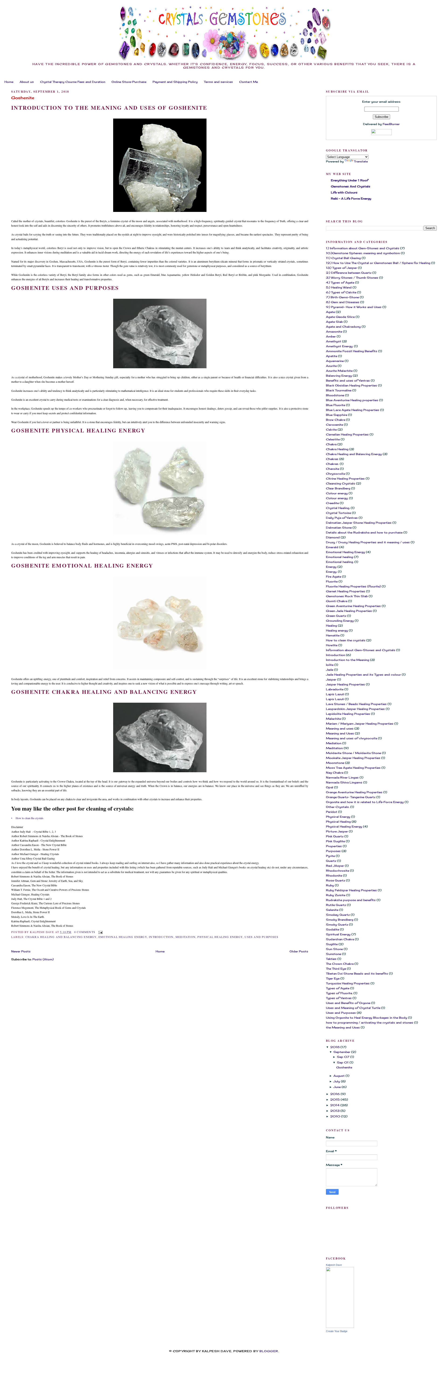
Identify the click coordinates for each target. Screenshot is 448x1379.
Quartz (331, 861)
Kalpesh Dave (334, 1264)
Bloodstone (335, 395)
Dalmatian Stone (339, 527)
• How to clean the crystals (27, 818)
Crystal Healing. (338, 508)
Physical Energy (338, 816)
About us (27, 82)
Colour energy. (337, 498)
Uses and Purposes (261, 937)
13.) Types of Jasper (341, 268)
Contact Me (248, 82)
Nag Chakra (334, 772)
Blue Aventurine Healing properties (352, 400)
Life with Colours (344, 192)
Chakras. (332, 464)
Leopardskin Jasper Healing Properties (355, 709)
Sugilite (332, 944)
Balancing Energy (339, 375)
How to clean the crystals (345, 640)
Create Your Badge (336, 1331)
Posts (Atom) (43, 959)
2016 (335, 1094)
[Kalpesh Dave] (340, 1327)
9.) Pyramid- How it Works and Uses (354, 307)
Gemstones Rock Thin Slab (347, 596)
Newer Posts (21, 951)
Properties (334, 846)
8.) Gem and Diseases (342, 302)
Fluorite (332, 581)
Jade (329, 669)
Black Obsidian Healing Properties (351, 385)
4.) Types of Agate (340, 282)
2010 (335, 1116)
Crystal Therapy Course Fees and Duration (72, 82)
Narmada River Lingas (342, 777)
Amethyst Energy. (339, 346)
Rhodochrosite (337, 870)
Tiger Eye (333, 978)
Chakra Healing (337, 449)
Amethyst (333, 341)
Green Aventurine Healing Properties (353, 606)
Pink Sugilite (335, 841)
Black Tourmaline (338, 390)
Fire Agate (333, 576)
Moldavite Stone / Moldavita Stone (353, 753)
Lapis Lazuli (335, 694)
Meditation (185, 937)
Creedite (332, 503)
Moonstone (335, 763)
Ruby (330, 885)
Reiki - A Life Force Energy (351, 198)
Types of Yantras (339, 998)
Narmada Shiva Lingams (344, 782)
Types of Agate (337, 988)
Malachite (333, 718)
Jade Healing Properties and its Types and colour (363, 674)
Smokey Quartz (338, 914)
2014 (335, 1105)
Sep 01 (343, 1062)
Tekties (331, 959)
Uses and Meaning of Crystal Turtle (353, 1008)
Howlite (331, 645)
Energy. (331, 571)
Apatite (331, 356)
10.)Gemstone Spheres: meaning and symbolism (363, 253)
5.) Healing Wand (339, 287)
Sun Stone (334, 949)
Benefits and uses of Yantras (348, 380)
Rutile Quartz (336, 905)
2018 (335, 1047)
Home (8, 82)
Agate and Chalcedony (343, 326)
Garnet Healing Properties (345, 591)
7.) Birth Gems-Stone (342, 297)
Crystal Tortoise (338, 513)
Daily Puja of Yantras (342, 517)
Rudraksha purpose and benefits (351, 900)
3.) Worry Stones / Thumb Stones (352, 277)
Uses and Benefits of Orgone (348, 1003)
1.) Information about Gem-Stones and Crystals (362, 248)
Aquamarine (335, 361)
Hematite (333, 635)
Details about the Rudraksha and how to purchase (364, 532)
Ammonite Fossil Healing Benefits (351, 351)
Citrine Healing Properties (345, 478)
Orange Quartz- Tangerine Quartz (350, 797)
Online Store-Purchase (129, 82)
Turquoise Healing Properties (348, 983)
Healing (331, 625)
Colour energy (337, 493)
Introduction (161, 937)
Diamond (333, 537)
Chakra (331, 444)
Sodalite (332, 929)
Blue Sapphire (336, 415)
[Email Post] (100, 932)
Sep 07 (343, 1057)
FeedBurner (391, 124)
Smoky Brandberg (339, 919)
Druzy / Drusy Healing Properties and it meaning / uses (368, 542)
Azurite (331, 366)
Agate (330, 312)
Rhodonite (334, 875)
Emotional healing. (340, 562)
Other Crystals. (337, 807)
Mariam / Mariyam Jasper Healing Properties (359, 723)
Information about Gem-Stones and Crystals (360, 650)
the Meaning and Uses (343, 1027)
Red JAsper (335, 865)
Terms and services (218, 82)
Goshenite (22, 97)
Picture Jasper (337, 831)
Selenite (332, 910)
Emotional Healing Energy (122, 937)
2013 (335, 1110)
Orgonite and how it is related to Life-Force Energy (365, 802)
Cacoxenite (334, 424)
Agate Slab (334, 321)
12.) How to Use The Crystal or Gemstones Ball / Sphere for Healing (378, 263)
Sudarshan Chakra (340, 939)
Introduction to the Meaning (347, 660)
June (337, 1087)
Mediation (333, 743)
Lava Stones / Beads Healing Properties (356, 704)
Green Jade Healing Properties (349, 611)
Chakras (332, 459)
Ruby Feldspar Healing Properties (351, 890)
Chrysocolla (335, 473)
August (339, 1075)
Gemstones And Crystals (350, 186)
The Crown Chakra (340, 963)
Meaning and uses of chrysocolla (351, 738)
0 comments (84, 932)
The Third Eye (336, 968)
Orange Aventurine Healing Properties (354, 792)
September (342, 1052)
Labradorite (334, 689)
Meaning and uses (340, 728)
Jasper (331, 679)
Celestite (333, 439)
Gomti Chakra (336, 601)
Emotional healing (339, 557)
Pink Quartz (334, 836)
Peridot (331, 812)
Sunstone (333, 954)
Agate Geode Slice (340, 317)
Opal (329, 787)
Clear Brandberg (338, 488)
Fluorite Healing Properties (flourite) (353, 586)
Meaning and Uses (340, 733)
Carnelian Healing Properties (347, 434)
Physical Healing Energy (220, 937)
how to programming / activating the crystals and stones (369, 1022)
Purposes (333, 851)
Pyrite (330, 856)
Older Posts (299, 951)
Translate (361, 161)
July (337, 1081)
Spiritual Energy (338, 934)
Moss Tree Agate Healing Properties (353, 767)
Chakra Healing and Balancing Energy (61, 937)
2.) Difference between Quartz (348, 272)
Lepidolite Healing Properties (348, 714)
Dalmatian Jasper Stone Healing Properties (359, 522)
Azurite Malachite (339, 370)
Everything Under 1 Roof (349, 180)
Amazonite (334, 331)
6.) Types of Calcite (341, 292)
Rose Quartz (335, 880)
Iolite (329, 665)
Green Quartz (336, 616)
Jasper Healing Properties (345, 684)
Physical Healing (338, 821)
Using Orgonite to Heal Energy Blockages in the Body (366, 1017)
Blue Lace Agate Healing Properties (352, 410)
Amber (331, 336)
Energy (331, 566)
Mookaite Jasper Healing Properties (353, 758)
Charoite (332, 468)
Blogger (268, 1351)
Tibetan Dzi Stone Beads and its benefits (357, 973)
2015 (335, 1099)
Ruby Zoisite (335, 895)
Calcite (331, 429)
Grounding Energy (340, 620)
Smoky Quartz (337, 924)
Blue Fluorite (335, 405)
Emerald (332, 547)
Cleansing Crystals (340, 483)
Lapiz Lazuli (335, 699)
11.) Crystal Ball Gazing (343, 258)
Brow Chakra (335, 419)
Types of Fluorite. (339, 993)
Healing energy (337, 630)
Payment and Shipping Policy (175, 82)
